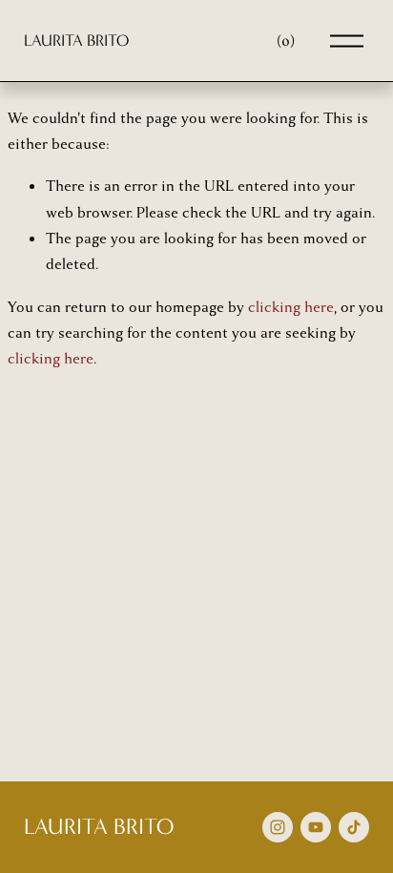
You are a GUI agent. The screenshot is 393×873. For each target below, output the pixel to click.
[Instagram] (277, 827)
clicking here (291, 307)
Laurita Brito (76, 40)
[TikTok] (354, 827)
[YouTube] (315, 827)
